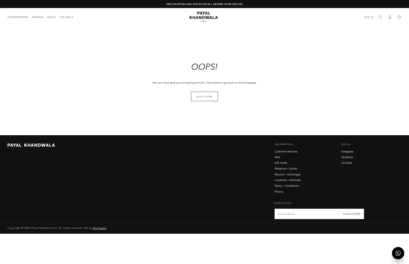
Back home (204, 96)
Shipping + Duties (286, 168)
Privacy (279, 191)
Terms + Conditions (287, 185)
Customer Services (286, 151)
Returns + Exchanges (288, 174)
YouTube (346, 162)
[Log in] (390, 17)
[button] (368, 17)
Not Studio (99, 227)
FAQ (277, 157)
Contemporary (18, 17)
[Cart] (399, 17)
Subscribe (351, 214)
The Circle (66, 17)
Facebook (347, 157)
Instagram (347, 151)
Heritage (38, 17)
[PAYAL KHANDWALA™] (31, 145)
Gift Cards (281, 162)
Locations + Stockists (288, 180)
